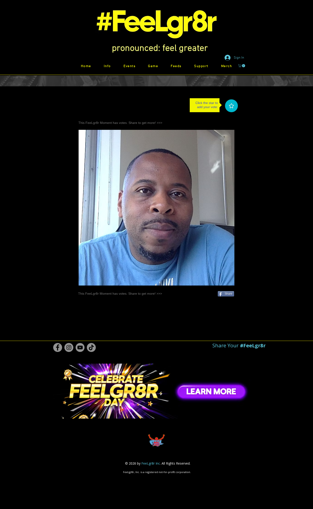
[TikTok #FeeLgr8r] (91, 347)
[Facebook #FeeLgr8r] (57, 347)
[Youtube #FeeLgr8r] (80, 347)
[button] (160, 48)
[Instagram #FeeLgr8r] (68, 347)
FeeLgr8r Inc (150, 463)
